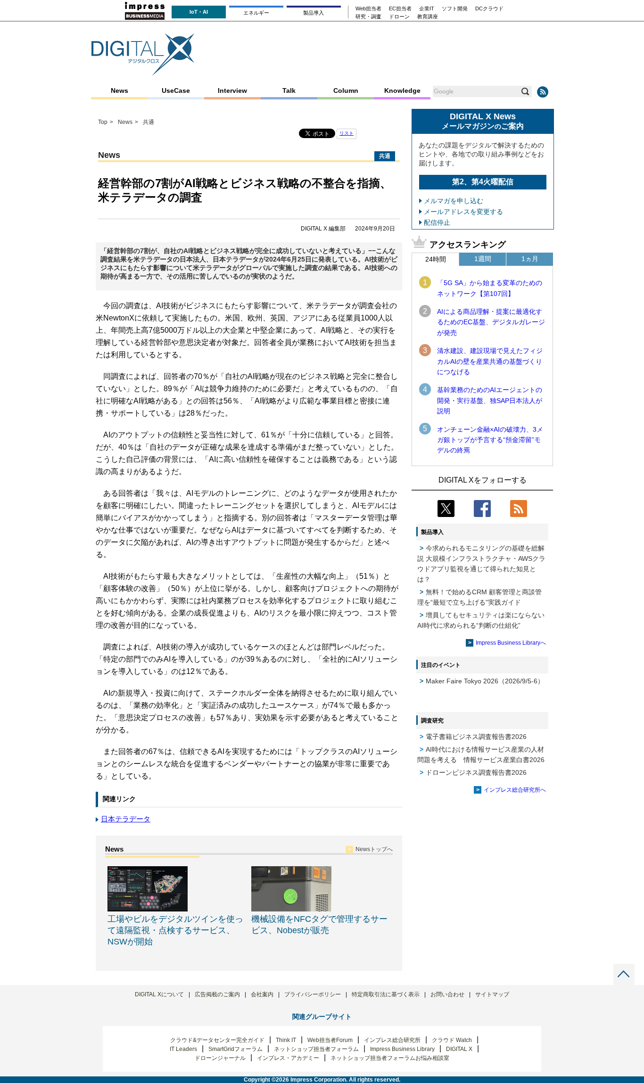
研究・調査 (368, 16)
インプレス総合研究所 (392, 1040)
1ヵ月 (529, 259)
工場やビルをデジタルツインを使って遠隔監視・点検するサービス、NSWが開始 (175, 930)
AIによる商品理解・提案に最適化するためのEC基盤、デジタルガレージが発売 (491, 322)
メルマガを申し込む (453, 201)
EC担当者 (400, 8)
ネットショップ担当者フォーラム (316, 1049)
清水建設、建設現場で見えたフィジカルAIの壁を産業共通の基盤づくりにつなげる (490, 361)
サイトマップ (492, 994)
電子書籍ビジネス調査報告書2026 (476, 736)
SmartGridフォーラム (235, 1049)
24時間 (435, 259)
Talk (289, 90)
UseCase (176, 90)
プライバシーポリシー (312, 994)
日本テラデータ (125, 819)
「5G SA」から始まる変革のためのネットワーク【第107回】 (489, 288)
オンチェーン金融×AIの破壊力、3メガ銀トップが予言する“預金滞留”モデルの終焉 (490, 440)
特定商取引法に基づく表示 (386, 994)
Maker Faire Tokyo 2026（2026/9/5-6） (485, 681)
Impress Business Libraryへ (511, 643)
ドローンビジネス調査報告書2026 (476, 772)
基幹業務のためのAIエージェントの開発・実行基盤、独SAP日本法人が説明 (489, 400)
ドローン (399, 16)
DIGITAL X (459, 1049)
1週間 (482, 259)
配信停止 (437, 222)
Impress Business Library (402, 1049)
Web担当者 (368, 8)
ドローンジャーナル (220, 1058)
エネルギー (256, 13)
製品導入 (313, 13)
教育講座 (427, 16)
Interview (232, 90)
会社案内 (262, 994)
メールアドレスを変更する (463, 211)
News (119, 90)
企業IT (426, 8)
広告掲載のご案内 (217, 994)
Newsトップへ (374, 849)
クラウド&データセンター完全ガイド (217, 1040)
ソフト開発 (455, 8)
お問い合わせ (447, 994)
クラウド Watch (452, 1040)
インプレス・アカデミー (288, 1058)
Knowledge (402, 90)
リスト (346, 133)
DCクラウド (489, 8)
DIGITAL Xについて (159, 994)
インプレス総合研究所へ (515, 790)
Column (345, 90)
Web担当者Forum (330, 1040)
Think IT (286, 1040)
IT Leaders (183, 1049)
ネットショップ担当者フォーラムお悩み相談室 (389, 1058)
